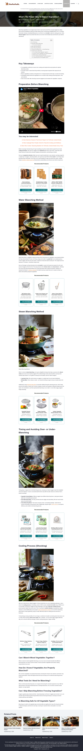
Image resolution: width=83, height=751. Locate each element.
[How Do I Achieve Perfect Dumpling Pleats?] (12, 721)
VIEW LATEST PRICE (26, 301)
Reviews (25, 3)
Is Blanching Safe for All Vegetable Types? (40, 57)
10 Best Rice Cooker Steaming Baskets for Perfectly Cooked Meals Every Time (41, 145)
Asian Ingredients (32, 3)
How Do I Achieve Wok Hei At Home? (31, 728)
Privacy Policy (45, 737)
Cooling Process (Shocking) (36, 50)
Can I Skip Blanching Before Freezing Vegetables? (42, 56)
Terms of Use (38, 737)
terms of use (49, 747)
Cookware (73, 3)
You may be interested (37, 44)
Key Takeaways (34, 42)
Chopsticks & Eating (48, 3)
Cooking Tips (66, 3)
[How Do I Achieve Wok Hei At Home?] (32, 721)
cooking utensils (54, 504)
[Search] (78, 3)
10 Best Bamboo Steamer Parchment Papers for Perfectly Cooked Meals (41, 140)
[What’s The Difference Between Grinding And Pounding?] (70, 721)
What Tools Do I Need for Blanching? (39, 54)
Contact (51, 737)
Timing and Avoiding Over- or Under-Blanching (40, 49)
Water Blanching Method (36, 46)
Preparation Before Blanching (37, 43)
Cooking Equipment (58, 3)
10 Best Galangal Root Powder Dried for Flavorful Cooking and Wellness (41, 142)
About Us (32, 737)
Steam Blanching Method (36, 47)
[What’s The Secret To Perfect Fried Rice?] (51, 721)
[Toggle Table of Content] (50, 40)
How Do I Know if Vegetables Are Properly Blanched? (42, 53)
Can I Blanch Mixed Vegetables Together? (40, 52)
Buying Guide (40, 3)
